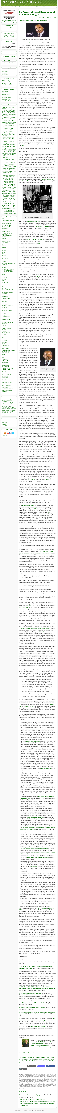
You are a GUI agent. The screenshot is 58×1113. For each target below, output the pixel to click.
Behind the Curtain (35, 1047)
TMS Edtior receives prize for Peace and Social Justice (8, 81)
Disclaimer (4, 424)
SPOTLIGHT (4, 286)
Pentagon (7, 182)
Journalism (5, 162)
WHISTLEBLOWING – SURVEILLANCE (6, 317)
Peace (12, 181)
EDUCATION (4, 276)
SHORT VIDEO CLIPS (6, 385)
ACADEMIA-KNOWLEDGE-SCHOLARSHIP (7, 304)
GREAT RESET (5, 340)
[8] (48, 512)
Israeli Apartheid (11, 157)
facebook (50, 1066)
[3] (39, 243)
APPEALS (4, 288)
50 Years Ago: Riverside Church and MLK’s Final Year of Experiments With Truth (36, 967)
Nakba (10, 171)
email (31, 1066)
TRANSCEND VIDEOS (6, 223)
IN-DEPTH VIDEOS (6, 384)
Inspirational (6, 150)
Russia (12, 189)
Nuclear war (12, 172)
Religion (8, 187)
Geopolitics (7, 141)
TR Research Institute (6, 97)
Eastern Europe (11, 126)
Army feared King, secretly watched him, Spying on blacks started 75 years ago (37, 1013)
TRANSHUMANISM (6, 335)
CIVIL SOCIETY (5, 359)
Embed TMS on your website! (9, 435)
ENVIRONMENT (5, 308)
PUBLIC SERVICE (5, 352)
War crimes (9, 207)
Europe (12, 133)
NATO (14, 171)
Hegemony (6, 144)
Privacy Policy (5, 425)
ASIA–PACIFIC (5, 266)
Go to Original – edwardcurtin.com (28, 1053)
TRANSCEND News (6, 222)
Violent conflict (12, 205)
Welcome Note (5, 74)
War (4, 207)
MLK (30, 1061)
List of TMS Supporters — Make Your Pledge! (9, 21)
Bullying (13, 112)
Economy (7, 130)
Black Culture (47, 1057)
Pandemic (7, 181)
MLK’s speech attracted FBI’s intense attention (33, 1003)
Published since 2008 (38, 1110)
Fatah (4, 135)
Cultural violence (9, 123)
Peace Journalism (22, 6)
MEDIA (3, 280)
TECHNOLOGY (5, 250)
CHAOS (38, 276)
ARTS (3, 337)
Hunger (14, 146)
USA (11, 202)
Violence (5, 205)
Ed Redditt (34, 866)
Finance (8, 135)
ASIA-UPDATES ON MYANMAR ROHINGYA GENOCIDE (8, 270)
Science (5, 190)
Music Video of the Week (7, 393)
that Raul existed (43, 724)
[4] (50, 259)
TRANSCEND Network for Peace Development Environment (43, 1042)
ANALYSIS (4, 247)
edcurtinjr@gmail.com (50, 1047)
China (10, 114)
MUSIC (3, 357)
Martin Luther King (37, 1061)
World (9, 213)
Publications (4, 73)
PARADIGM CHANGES (6, 321)
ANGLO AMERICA (5, 258)
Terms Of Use (4, 422)
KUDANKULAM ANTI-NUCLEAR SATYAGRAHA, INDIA (8, 351)
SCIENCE (4, 331)
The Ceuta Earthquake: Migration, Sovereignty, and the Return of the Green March (37, 1104)
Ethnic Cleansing (9, 132)
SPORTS (4, 371)
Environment (7, 131)
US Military (11, 203)
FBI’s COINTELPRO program (34, 239)
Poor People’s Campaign (42, 226)
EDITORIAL (4, 218)
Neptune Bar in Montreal (33, 729)
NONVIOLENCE (5, 238)
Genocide (11, 138)
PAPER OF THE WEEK (6, 225)
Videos (28, 6)
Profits (13, 184)
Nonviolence (6, 172)
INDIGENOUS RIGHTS (6, 319)
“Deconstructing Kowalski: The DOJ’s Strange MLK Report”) (37, 853)
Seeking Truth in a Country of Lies (39, 1045)
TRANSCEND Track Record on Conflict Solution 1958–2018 (8, 84)
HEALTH (3, 315)
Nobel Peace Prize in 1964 (33, 221)
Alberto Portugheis (5, 410)
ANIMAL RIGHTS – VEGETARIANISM (6, 366)
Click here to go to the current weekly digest (30, 1095)
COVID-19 (6, 120)
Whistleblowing (7, 211)
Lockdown (11, 165)
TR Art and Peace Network (7, 92)
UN (9, 200)
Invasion (11, 156)
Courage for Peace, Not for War (8, 415)
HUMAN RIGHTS (5, 249)
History (12, 144)
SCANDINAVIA (5, 296)
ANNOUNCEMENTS (6, 226)
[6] (40, 446)
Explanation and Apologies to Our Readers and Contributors (9, 400)
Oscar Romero (32, 43)
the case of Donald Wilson (33, 741)
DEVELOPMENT (5, 345)
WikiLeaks (4, 213)
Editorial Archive (5, 70)
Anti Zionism (5, 110)
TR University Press (6, 99)
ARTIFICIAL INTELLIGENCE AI (8, 305)
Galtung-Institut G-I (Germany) (8, 100)
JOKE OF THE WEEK (6, 380)
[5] (44, 267)
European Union (6, 134)
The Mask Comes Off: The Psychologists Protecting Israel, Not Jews (37, 1101)
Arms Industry (12, 110)
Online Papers (5, 71)
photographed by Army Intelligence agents (38, 857)
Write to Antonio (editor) (41, 6)
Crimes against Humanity (8, 121)
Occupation (5, 175)
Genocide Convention (9, 140)
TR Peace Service (5, 96)
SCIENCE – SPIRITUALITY (7, 369)
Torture (5, 198)
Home (13, 6)
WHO (12, 211)
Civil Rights (39, 1059)
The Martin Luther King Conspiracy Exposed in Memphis (37, 1019)
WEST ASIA (4, 301)
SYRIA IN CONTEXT (6, 298)
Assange (4, 111)
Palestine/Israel (9, 179)
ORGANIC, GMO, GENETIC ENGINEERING (7, 323)
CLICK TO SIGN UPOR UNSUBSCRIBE (9, 36)
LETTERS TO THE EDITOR (7, 364)
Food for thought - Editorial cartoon (9, 136)
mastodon (41, 1066)
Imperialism (7, 148)
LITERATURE (4, 356)
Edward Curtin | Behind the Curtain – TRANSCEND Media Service (33, 20)
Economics (11, 128)
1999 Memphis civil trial (28, 505)
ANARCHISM (4, 347)
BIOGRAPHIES (5, 228)
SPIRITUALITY (5, 376)
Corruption (13, 119)
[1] (23, 145)
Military (9, 168)
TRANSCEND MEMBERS (7, 240)
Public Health (11, 186)
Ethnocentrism (46, 1059)
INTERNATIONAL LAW (6, 295)
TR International (5, 91)
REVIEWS (4, 325)
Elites (11, 130)
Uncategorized (5, 387)
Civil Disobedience (30, 1059)
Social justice (12, 191)
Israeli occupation (9, 160)
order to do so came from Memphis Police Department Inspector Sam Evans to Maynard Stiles (37, 828)
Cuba (14, 122)
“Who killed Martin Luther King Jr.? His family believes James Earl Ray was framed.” (36, 552)
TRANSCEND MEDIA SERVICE (22, 2)
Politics (5, 184)
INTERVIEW (4, 339)
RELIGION (4, 334)
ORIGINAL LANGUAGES (7, 382)
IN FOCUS (4, 252)
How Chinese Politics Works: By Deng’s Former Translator (8, 63)
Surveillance (11, 196)
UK (13, 198)
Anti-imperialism (12, 108)
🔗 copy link (22, 1069)
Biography (4, 112)
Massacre (4, 166)
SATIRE (3, 326)
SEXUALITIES (5, 362)
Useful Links (4, 421)
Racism (4, 187)
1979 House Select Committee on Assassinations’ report (35, 628)
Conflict (12, 117)
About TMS (33, 6)
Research (13, 187)
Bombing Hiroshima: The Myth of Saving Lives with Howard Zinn (8, 411)
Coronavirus (5, 119)
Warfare (9, 208)
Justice (11, 162)
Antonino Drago (5, 406)
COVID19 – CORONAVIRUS (7, 368)
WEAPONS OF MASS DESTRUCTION (6, 242)
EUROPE (4, 279)
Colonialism (6, 117)
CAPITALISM (4, 307)
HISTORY (4, 313)
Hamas (9, 143)
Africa (9, 107)
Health (13, 143)
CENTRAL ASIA (5, 277)
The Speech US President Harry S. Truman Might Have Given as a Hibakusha (9, 403)
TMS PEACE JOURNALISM (7, 230)
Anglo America (30, 1057)
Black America (39, 1057)
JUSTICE (4, 261)
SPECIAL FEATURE (6, 332)
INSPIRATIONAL (5, 373)
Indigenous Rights (6, 149)
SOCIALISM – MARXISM (7, 310)
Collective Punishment (11, 115)
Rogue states (6, 188)
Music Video (5, 171)
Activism (5, 107)
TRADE (3, 343)
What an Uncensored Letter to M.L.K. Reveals (33, 1007)
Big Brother (12, 111)
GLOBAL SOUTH (5, 282)
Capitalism (5, 114)
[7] (35, 509)
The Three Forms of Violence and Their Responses (33, 1100)
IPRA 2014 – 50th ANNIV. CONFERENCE (7, 391)
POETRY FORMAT (5, 377)
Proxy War (5, 186)
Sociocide (4, 193)
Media (9, 167)
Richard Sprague (43, 632)
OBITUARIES (4, 379)
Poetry (12, 182)
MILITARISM (4, 245)
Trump (10, 198)
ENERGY (4, 267)
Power (10, 184)
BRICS (9, 112)
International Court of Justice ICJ (9, 151)
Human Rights (6, 146)
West (14, 208)
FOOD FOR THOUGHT (6, 374)
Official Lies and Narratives (9, 176)
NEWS (3, 260)
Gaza (5, 138)
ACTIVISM (4, 255)
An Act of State (31, 479)
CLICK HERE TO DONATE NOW (9, 13)
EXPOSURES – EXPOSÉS (7, 312)
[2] (44, 182)
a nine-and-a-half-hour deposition (35, 817)
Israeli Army (7, 159)
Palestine (11, 178)
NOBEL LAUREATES (6, 231)
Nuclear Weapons (9, 174)
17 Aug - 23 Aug (9, 27)
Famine (13, 134)
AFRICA (3, 253)
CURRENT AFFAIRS (6, 360)
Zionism (13, 213)
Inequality (13, 149)
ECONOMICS (4, 342)
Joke (12, 161)
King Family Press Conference (39, 1026)
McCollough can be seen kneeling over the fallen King (34, 848)
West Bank (8, 210)
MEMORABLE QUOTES (7, 257)
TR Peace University (6, 94)
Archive (16, 6)
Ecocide (6, 128)
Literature (6, 165)
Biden (8, 111)
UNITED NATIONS (5, 299)
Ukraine (5, 200)
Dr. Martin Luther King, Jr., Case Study (31, 993)
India (13, 148)
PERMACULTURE (5, 348)
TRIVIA (3, 354)
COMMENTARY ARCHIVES (7, 388)
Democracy (7, 125)
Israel (5, 158)
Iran (14, 156)
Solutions (9, 193)
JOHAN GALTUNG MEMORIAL (8, 220)
